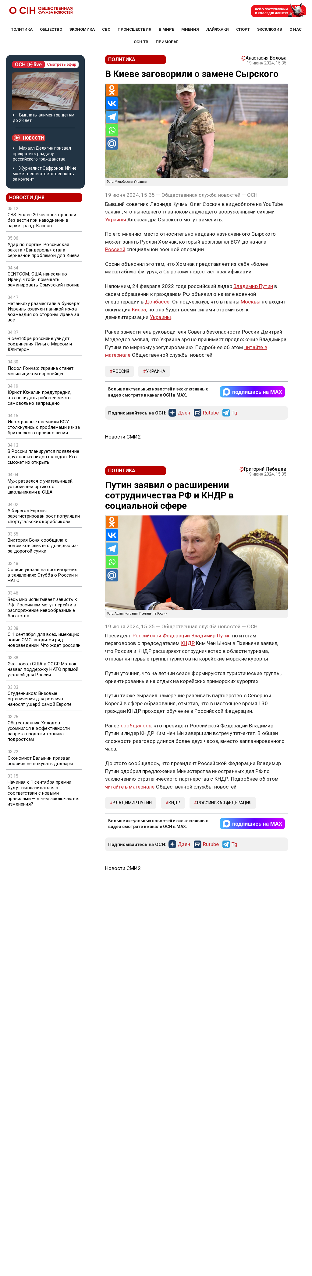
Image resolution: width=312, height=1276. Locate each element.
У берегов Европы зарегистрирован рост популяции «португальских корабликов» (44, 516)
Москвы (251, 302)
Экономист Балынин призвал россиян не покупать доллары (40, 760)
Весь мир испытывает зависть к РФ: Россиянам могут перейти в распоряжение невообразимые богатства (42, 608)
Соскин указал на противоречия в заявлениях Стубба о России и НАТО (43, 575)
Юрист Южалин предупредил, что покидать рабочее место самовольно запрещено (39, 398)
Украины (115, 220)
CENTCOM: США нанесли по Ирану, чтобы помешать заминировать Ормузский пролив (44, 279)
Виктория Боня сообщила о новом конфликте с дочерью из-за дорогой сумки (43, 545)
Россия (121, 371)
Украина (155, 371)
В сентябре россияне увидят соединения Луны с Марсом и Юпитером (40, 344)
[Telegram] (112, 117)
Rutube (211, 413)
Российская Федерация (224, 802)
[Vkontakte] (112, 103)
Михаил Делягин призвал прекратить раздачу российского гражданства (42, 153)
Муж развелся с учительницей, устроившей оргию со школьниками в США (41, 486)
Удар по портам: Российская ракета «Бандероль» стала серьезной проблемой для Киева (44, 250)
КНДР (188, 643)
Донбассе (157, 302)
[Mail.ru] (112, 143)
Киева (139, 310)
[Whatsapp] (112, 130)
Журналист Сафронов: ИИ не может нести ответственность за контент (44, 174)
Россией (115, 249)
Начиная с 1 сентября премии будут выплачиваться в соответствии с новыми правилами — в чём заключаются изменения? (44, 793)
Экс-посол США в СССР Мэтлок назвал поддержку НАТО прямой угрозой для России (43, 669)
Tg (234, 413)
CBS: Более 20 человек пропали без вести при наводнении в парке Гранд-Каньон (42, 220)
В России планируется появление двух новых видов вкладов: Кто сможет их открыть (43, 457)
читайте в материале (130, 787)
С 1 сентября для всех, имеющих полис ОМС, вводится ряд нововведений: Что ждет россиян (44, 640)
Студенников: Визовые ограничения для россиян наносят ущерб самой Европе (40, 699)
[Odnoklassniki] (112, 90)
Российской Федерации (161, 636)
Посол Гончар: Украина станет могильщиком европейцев (41, 371)
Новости (33, 138)
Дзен (184, 413)
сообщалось (136, 726)
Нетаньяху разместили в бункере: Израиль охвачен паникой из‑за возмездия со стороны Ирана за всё (44, 312)
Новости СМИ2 (123, 437)
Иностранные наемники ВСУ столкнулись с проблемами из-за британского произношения (44, 427)
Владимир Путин (253, 286)
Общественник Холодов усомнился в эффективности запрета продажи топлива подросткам (39, 731)
